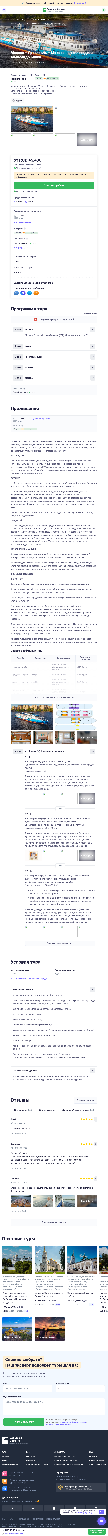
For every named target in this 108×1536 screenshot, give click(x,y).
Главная (14, 20)
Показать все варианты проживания (52, 697)
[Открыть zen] (75, 1508)
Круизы (25, 20)
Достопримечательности (37, 1464)
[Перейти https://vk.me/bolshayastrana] (16, 293)
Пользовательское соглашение (15, 1519)
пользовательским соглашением (58, 1424)
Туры (4, 1452)
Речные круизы (39, 20)
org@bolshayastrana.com (76, 1479)
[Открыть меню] (4, 10)
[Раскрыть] (92, 346)
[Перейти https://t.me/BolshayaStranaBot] (29, 293)
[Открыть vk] (33, 1508)
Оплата (5, 1460)
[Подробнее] (31, 75)
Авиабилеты (59, 1452)
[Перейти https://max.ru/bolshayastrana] (23, 293)
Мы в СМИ (30, 1456)
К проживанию (21, 222)
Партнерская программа (65, 1456)
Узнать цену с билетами (14, 1533)
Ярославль (24, 62)
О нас (91, 1452)
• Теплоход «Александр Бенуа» (37, 419)
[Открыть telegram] (12, 1508)
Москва (14, 62)
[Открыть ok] (54, 1508)
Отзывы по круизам (97, 1464)
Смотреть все (90, 313)
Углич (33, 62)
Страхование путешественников (68, 1464)
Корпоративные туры (11, 1464)
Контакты (93, 1456)
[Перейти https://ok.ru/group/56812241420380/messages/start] (36, 293)
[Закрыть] (92, 329)
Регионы (5, 1456)
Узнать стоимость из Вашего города (29, 978)
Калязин (41, 62)
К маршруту (20, 247)
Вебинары (30, 1460)
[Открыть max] (96, 1508)
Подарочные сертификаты (65, 1460)
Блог (28, 1452)
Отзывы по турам (96, 1460)
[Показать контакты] (104, 10)
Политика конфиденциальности (47, 1519)
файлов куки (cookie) (84, 1513)
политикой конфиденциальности (73, 1422)
